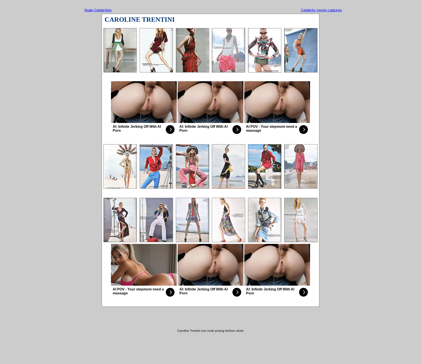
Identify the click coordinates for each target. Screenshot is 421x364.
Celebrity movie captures (321, 10)
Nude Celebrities (98, 10)
